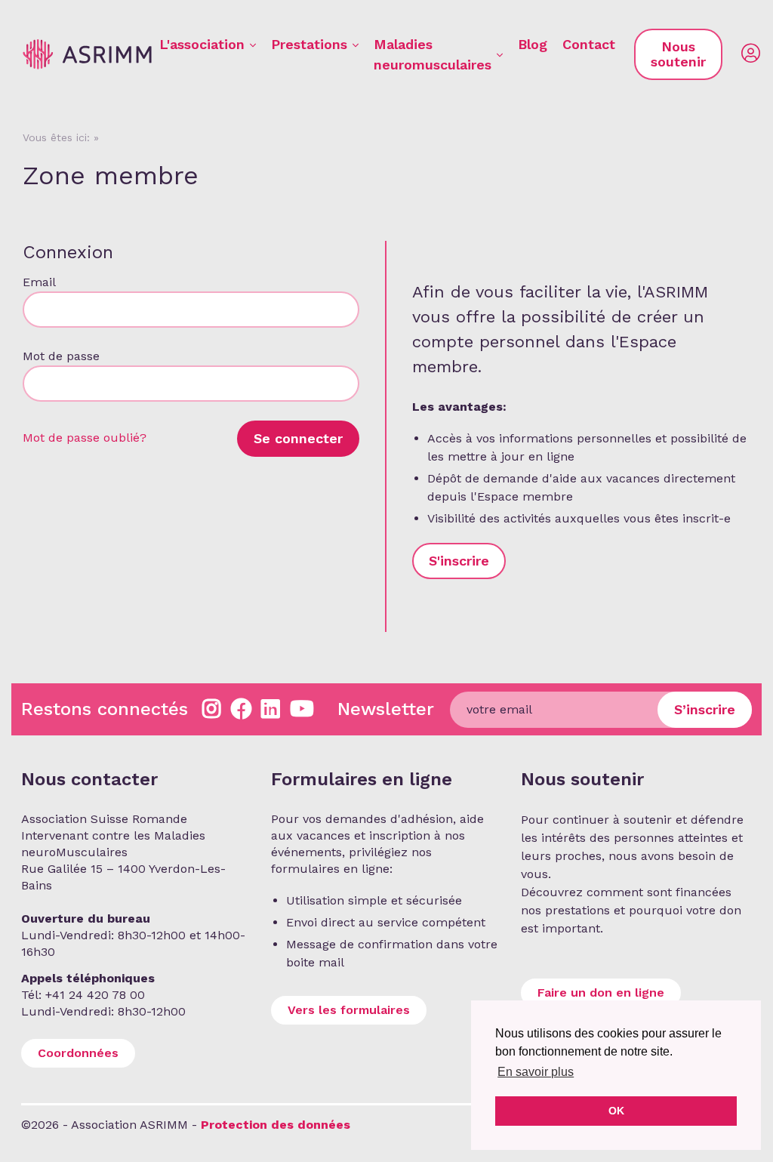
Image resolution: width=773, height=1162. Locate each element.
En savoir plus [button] (535, 1071)
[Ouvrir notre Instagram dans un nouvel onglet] (211, 709)
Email (39, 282)
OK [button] (616, 1111)
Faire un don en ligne (600, 992)
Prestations (309, 44)
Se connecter (298, 438)
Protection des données (275, 1124)
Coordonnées (78, 1053)
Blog (532, 44)
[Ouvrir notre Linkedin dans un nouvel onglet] (270, 709)
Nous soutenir (678, 54)
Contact (588, 44)
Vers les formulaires (349, 1010)
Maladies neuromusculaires (432, 54)
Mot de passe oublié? (84, 437)
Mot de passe (61, 356)
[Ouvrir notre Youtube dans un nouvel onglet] (302, 709)
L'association (202, 44)
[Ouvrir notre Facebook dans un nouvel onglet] (241, 709)
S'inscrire (459, 561)
